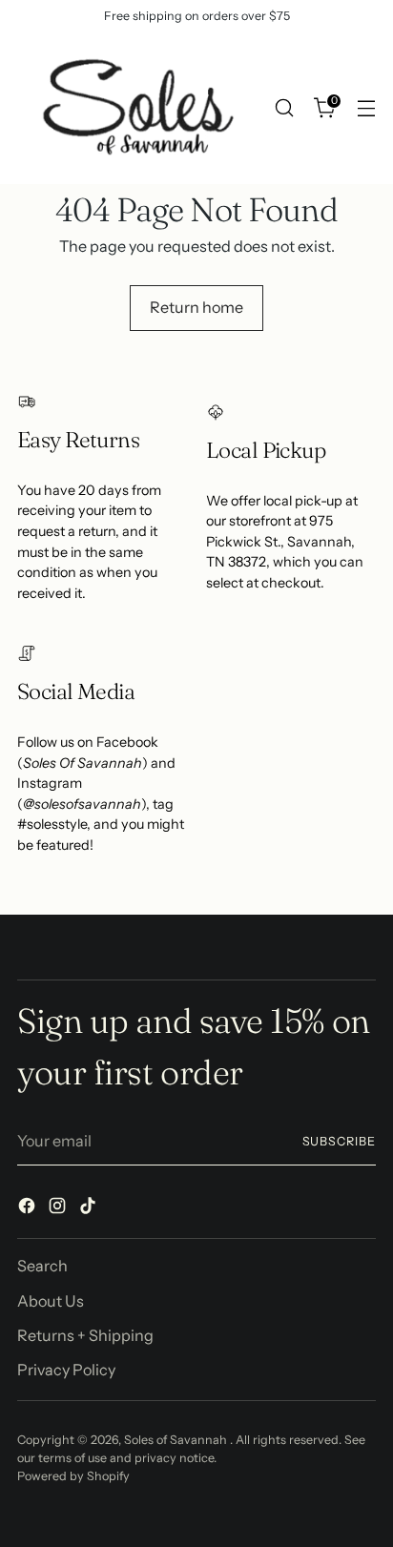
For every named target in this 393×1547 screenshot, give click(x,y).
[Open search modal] (283, 108)
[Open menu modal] (365, 108)
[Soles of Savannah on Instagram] (59, 1208)
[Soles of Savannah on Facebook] (28, 1208)
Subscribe (339, 1141)
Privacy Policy (66, 1369)
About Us (50, 1300)
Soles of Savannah (177, 1440)
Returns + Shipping (85, 1335)
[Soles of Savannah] (136, 108)
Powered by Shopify (73, 1476)
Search (42, 1265)
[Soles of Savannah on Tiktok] (89, 1208)
